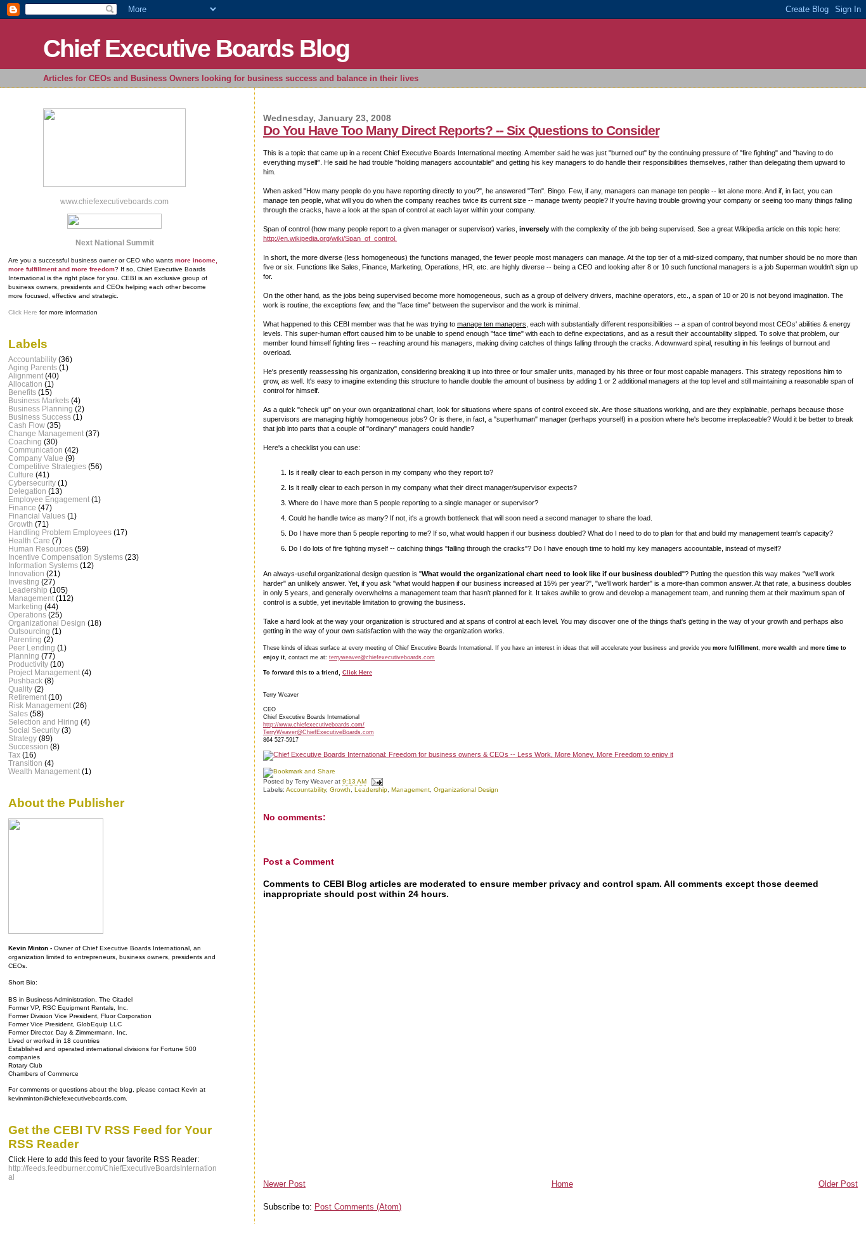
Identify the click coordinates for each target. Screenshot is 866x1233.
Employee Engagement (48, 499)
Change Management (46, 433)
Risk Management (39, 705)
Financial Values (36, 516)
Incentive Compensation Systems (65, 557)
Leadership (370, 789)
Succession (28, 746)
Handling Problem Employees (60, 532)
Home (562, 1184)
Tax (14, 755)
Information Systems (43, 565)
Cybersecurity (32, 483)
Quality (20, 689)
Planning (23, 656)
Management (410, 789)
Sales (18, 713)
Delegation (27, 491)
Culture (21, 474)
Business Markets (38, 400)
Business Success (39, 417)
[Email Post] (375, 781)
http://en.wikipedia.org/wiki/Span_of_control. (330, 238)
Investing (23, 582)
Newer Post (284, 1184)
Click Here (357, 672)
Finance (22, 507)
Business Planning (40, 408)
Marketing (25, 606)
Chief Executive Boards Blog (196, 48)
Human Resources (40, 549)
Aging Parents (32, 367)
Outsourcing (29, 631)
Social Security (34, 730)
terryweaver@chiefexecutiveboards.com (382, 657)
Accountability (306, 789)
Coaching (25, 441)
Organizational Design (466, 789)
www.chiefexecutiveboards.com (114, 201)
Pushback (25, 680)
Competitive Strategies (47, 466)
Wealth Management (44, 771)
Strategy (22, 738)
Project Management (44, 672)
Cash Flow (26, 425)
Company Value (35, 458)
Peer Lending (31, 647)
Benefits (22, 392)
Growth (340, 789)
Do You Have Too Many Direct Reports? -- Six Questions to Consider (461, 130)
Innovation (26, 573)
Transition (25, 763)
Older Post (838, 1184)
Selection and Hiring (43, 722)
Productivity (28, 664)
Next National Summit (114, 242)
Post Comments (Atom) (357, 1206)
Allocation (25, 384)
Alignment (25, 375)
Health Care (29, 540)
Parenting (25, 639)
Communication (35, 450)
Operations (27, 614)
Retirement (27, 697)
